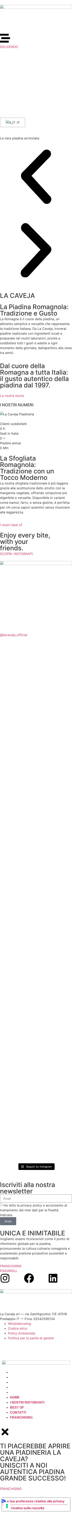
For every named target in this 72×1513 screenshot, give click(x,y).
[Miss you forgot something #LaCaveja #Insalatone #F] (17, 665)
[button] (36, 177)
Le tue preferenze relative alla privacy (34, 1501)
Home (15, 1372)
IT (18, 123)
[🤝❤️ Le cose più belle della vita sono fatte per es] (17, 999)
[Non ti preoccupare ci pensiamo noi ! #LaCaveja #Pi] (54, 665)
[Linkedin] (53, 1278)
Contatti (18, 1387)
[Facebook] (29, 1278)
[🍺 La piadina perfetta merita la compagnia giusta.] (17, 900)
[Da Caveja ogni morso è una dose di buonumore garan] (17, 713)
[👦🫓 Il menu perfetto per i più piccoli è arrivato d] (54, 1107)
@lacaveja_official (13, 635)
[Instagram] (5, 1278)
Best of (17, 1382)
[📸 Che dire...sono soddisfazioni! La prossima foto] (17, 821)
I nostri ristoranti (27, 1377)
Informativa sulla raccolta (24, 1508)
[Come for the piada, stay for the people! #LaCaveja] (54, 883)
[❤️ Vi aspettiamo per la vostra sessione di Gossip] (17, 1073)
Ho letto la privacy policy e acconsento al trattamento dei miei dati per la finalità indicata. (33, 1210)
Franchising (21, 1392)
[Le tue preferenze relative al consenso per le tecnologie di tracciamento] (7, 1506)
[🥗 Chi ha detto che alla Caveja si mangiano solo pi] (54, 737)
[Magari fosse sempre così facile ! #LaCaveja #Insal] (54, 972)
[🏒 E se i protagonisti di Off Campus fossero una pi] (54, 819)
